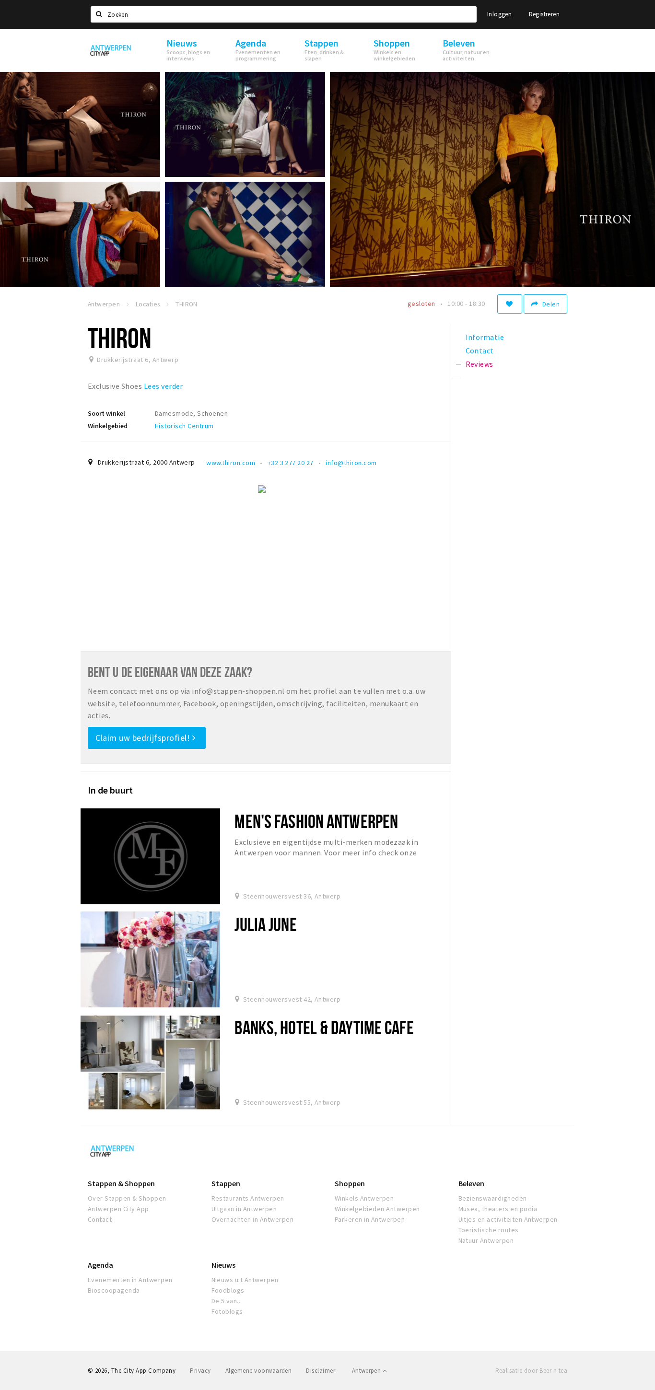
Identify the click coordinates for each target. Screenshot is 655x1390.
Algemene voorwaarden (258, 1371)
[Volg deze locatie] (509, 304)
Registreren (544, 14)
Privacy (200, 1371)
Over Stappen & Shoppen (127, 1198)
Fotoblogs (227, 1311)
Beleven (471, 1183)
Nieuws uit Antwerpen (245, 1279)
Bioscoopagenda (114, 1290)
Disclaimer (320, 1371)
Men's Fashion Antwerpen (316, 821)
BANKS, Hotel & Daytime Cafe (323, 1027)
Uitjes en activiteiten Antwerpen (508, 1219)
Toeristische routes (488, 1230)
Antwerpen (367, 1371)
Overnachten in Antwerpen (252, 1219)
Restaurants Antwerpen (247, 1198)
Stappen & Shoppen (121, 1183)
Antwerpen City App (118, 1208)
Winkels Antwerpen (364, 1198)
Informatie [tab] (485, 337)
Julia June (265, 924)
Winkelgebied (108, 425)
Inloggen (499, 14)
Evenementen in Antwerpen (130, 1279)
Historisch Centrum (184, 425)
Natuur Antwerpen (486, 1240)
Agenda (100, 1265)
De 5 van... (226, 1301)
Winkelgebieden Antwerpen (377, 1208)
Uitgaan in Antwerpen (244, 1208)
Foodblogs (228, 1290)
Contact (100, 1219)
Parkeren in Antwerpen (370, 1219)
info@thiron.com (351, 462)
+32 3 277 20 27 (291, 462)
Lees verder (163, 386)
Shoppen (350, 1183)
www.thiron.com (230, 462)
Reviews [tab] (479, 364)
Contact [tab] (480, 350)
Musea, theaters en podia (498, 1208)
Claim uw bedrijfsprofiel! (143, 737)
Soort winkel (106, 413)
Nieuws (223, 1265)
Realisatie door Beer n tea (531, 1371)
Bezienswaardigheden (492, 1198)
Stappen (225, 1183)
